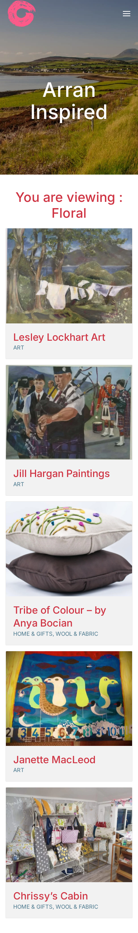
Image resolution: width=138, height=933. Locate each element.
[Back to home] (21, 13)
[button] (127, 13)
